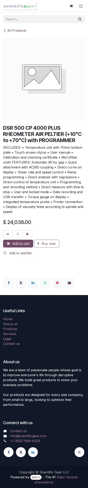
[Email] (69, 283)
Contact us (11, 344)
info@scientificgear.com (28, 436)
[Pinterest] (57, 283)
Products (10, 329)
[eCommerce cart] (71, 6)
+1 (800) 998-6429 (25, 441)
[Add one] (27, 234)
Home (7, 319)
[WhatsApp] (45, 283)
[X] (21, 283)
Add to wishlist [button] (20, 253)
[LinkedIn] (33, 283)
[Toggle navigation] (81, 6)
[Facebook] (9, 283)
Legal (7, 339)
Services (9, 334)
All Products (16, 30)
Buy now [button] (48, 244)
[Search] (80, 19)
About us (10, 324)
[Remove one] (8, 234)
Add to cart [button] (20, 244)
